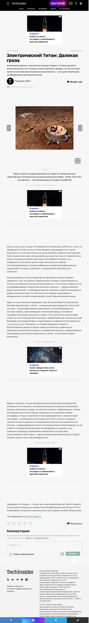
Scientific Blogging (32, 516)
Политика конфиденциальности (19, 589)
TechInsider (19, 3)
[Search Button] (76, 3)
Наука (9, 51)
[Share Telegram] (55, 620)
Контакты (10, 591)
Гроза (17, 87)
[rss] (8, 579)
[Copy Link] (78, 620)
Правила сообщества (15, 586)
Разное (15, 51)
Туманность (24, 87)
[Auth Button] (81, 3)
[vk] (12, 579)
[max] (26, 579)
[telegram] (17, 579)
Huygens (16, 246)
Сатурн (13, 87)
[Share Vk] (11, 620)
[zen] (22, 579)
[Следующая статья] (44, 561)
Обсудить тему (76, 82)
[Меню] (8, 3)
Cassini (31, 87)
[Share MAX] (33, 620)
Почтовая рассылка (70, 3)
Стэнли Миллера (15, 324)
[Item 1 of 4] (44, 128)
